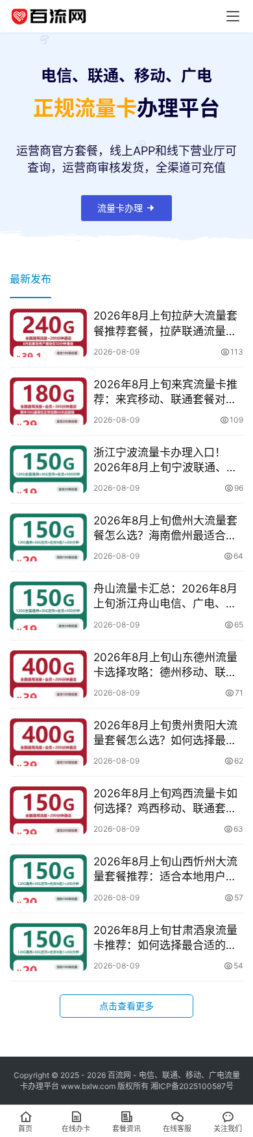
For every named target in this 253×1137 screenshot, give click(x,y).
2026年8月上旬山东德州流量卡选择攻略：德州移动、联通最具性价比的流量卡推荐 (165, 665)
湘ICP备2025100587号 (192, 1086)
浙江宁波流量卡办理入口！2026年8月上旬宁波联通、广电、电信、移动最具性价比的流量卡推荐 (165, 460)
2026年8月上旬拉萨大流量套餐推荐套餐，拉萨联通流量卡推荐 (165, 323)
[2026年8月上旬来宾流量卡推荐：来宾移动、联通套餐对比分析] (48, 401)
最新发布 (30, 278)
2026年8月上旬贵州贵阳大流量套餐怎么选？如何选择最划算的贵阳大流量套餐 (165, 733)
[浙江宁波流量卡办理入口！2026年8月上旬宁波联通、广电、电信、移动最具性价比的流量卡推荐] (48, 469)
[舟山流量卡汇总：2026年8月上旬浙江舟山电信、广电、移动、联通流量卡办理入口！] (48, 605)
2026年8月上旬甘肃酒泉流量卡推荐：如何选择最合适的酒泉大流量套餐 (165, 938)
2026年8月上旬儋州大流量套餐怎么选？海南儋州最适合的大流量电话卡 (165, 528)
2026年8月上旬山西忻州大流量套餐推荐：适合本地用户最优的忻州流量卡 (165, 869)
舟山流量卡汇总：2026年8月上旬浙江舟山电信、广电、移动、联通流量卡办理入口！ (165, 596)
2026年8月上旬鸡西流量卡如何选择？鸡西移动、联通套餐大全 (165, 801)
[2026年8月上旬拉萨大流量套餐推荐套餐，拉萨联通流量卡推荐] (48, 333)
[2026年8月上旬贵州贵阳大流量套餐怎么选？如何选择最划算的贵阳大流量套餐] (48, 742)
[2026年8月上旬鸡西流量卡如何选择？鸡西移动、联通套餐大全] (48, 810)
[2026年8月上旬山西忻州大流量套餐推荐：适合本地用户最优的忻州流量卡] (48, 878)
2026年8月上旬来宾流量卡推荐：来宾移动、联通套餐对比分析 (165, 392)
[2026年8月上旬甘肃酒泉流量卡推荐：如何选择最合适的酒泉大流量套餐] (48, 947)
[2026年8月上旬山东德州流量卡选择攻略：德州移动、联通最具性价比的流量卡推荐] (48, 674)
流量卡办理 (120, 207)
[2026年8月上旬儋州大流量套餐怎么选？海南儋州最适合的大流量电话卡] (48, 537)
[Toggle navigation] (233, 16)
